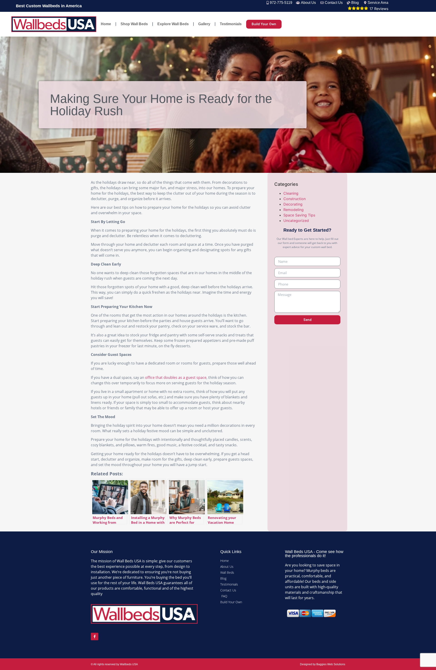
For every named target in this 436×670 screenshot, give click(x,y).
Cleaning (290, 193)
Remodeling (293, 209)
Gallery (204, 24)
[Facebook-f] (94, 636)
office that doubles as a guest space (175, 377)
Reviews (378, 8)
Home (106, 24)
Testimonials (231, 24)
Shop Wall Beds (134, 24)
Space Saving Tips (299, 215)
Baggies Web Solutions (330, 664)
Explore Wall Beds (173, 24)
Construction (294, 198)
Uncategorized (296, 220)
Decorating (292, 204)
